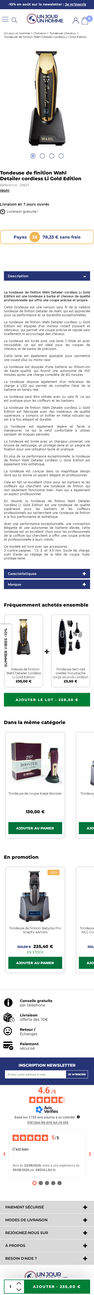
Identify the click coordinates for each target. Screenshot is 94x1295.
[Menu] (5, 19)
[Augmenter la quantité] (18, 1283)
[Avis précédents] (4, 1153)
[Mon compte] (76, 21)
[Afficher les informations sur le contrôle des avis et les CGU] (78, 1117)
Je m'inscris (77, 1074)
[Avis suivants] (89, 1153)
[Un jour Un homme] (46, 19)
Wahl (4, 190)
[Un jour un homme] (47, 1277)
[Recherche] (14, 20)
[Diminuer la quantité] (18, 1290)
